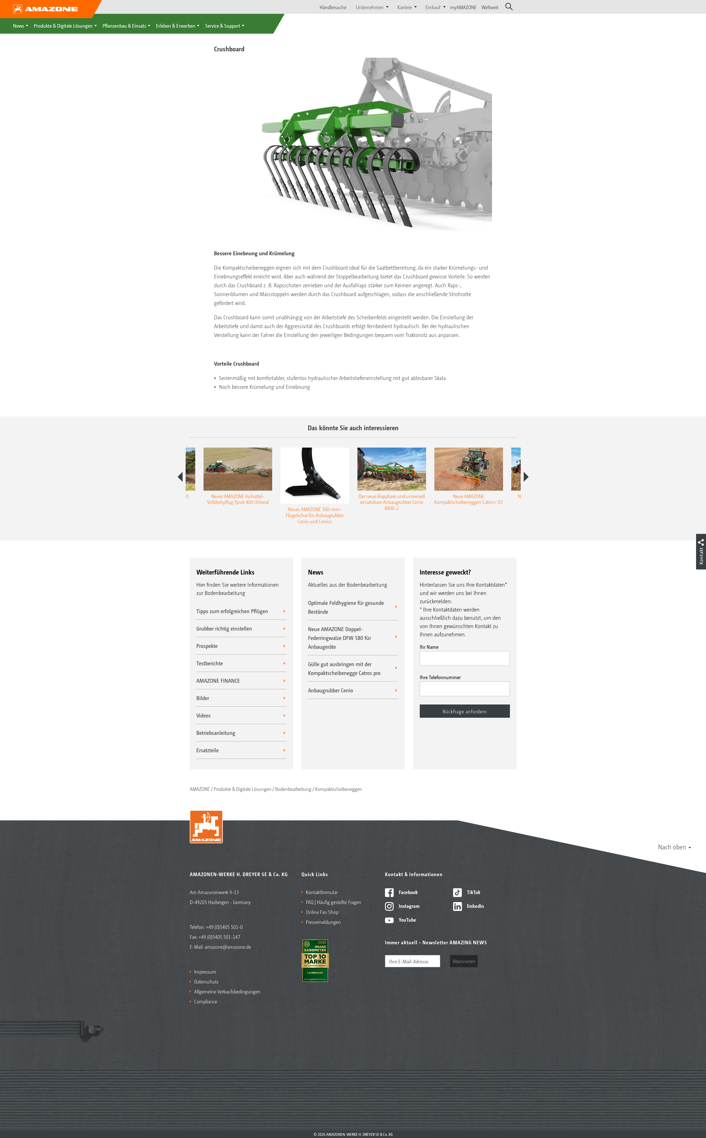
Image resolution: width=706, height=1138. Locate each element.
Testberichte (209, 663)
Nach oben (672, 846)
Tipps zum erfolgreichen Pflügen (232, 611)
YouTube (407, 919)
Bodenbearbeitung (293, 788)
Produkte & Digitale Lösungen (63, 25)
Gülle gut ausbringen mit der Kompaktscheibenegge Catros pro (344, 668)
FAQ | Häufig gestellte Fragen (333, 901)
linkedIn (475, 905)
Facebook (408, 891)
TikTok (473, 891)
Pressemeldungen (323, 921)
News (18, 25)
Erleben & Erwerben (175, 25)
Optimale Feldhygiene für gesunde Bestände (346, 607)
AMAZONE (200, 788)
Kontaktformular (322, 891)
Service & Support (222, 25)
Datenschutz (206, 981)
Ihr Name (429, 646)
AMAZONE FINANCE (218, 680)
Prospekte (207, 645)
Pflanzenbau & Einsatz (124, 25)
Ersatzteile (207, 750)
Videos (203, 715)
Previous (180, 477)
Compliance (205, 1001)
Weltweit (490, 6)
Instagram (408, 905)
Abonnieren (464, 960)
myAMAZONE (463, 6)
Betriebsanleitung (215, 732)
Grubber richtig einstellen (224, 628)
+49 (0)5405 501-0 (224, 926)
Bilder (202, 698)
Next (526, 477)
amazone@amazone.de (228, 946)
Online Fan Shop (322, 911)
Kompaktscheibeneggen (338, 788)
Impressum (205, 971)
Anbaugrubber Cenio (330, 690)
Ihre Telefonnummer (440, 676)
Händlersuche (333, 6)
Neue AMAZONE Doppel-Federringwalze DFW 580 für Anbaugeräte (339, 637)
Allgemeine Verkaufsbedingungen (227, 991)
